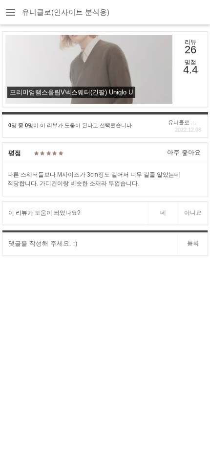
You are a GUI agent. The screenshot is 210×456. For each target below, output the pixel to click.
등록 (193, 243)
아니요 (193, 212)
